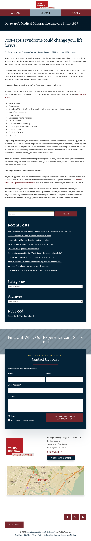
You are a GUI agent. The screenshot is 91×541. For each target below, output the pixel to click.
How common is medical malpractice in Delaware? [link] (29, 235)
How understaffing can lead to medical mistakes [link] (28, 240)
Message (11, 396)
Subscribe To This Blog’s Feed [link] (21, 316)
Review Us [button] (14, 525)
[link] (45, 5)
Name (10, 373)
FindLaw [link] (73, 535)
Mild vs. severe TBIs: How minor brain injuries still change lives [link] (34, 261)
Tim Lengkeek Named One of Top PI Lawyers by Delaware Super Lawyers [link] (39, 231)
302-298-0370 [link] (55, 451)
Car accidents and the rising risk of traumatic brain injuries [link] (33, 270)
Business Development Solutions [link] (56, 535)
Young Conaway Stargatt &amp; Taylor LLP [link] (34, 52)
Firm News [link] (71, 52)
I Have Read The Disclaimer (23, 420)
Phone (48, 373)
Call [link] (77, 12)
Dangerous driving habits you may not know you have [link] (31, 257)
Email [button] (47, 12)
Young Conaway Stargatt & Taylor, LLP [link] (40, 532)
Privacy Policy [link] (37, 535)
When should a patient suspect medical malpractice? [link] (30, 244)
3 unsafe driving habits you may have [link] (23, 248)
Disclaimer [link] (19, 535)
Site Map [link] (27, 535)
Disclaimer (12, 416)
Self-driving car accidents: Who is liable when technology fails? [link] (35, 253)
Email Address (14, 385)
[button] (15, 12)
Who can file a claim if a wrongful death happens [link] (28, 266)
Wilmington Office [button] (61, 458)
